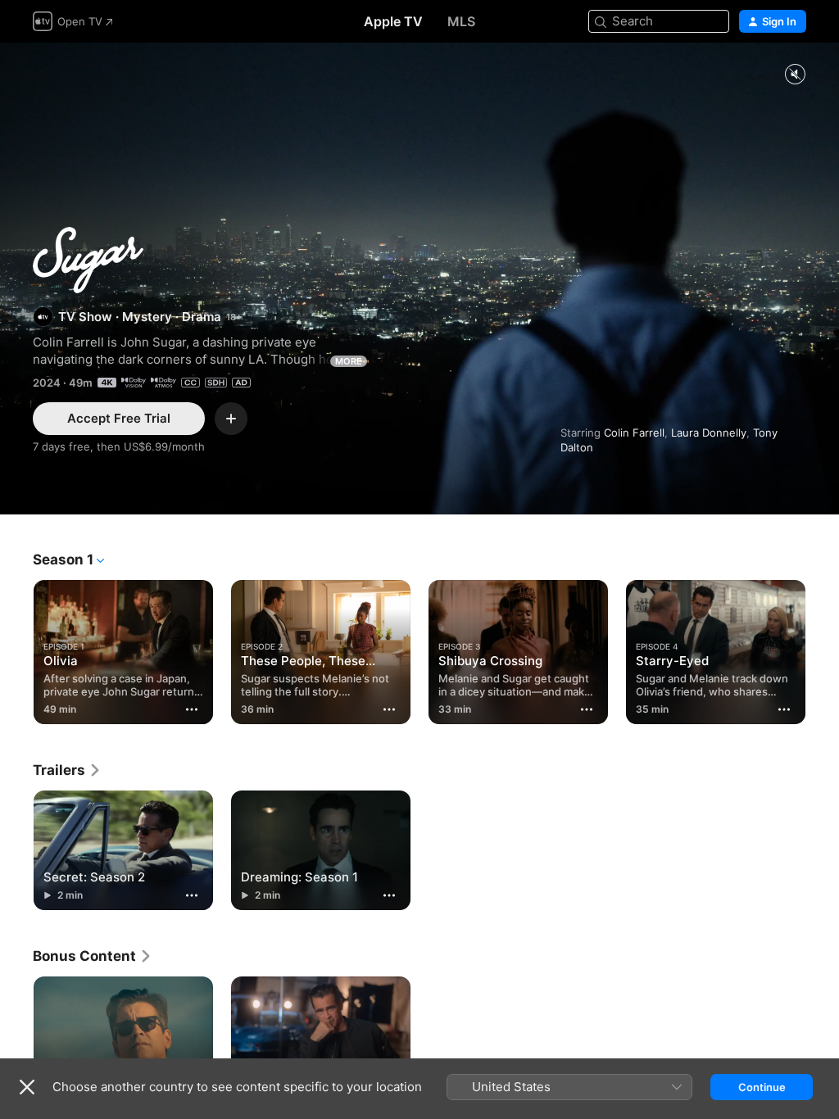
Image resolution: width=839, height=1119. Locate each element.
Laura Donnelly (708, 432)
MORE (348, 361)
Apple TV (393, 21)
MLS (461, 21)
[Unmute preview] (794, 75)
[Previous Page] (16, 649)
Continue (762, 1087)
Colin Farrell (634, 432)
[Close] (27, 1087)
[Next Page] (822, 649)
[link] (67, 770)
